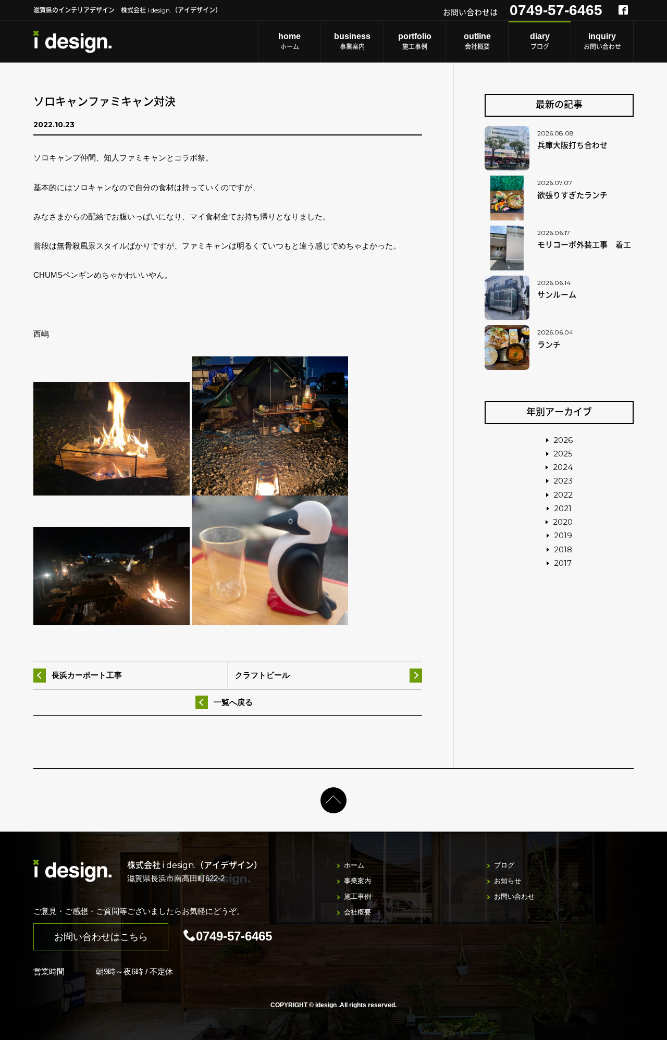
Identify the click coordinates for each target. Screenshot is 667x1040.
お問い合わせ (602, 41)
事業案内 (352, 41)
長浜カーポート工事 (87, 675)
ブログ (540, 41)
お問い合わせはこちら (101, 937)
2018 (563, 549)
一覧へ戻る (233, 702)
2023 (563, 481)
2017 (563, 563)
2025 (563, 454)
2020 (563, 522)
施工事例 (414, 41)
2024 (563, 467)
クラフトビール (262, 675)
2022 (563, 495)
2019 (563, 535)
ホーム (289, 41)
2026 (563, 440)
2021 (563, 508)
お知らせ (507, 881)
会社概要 (477, 41)
